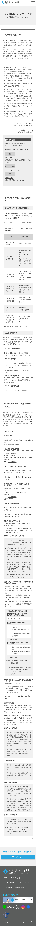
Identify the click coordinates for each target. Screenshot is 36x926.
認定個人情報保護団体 (12, 503)
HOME (6, 878)
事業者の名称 (9, 431)
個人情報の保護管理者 (12, 449)
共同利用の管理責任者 (12, 386)
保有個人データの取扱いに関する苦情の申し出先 (18, 478)
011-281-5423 (9, 178)
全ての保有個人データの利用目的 (15, 466)
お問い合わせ (19, 857)
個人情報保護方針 (20, 887)
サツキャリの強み (9, 883)
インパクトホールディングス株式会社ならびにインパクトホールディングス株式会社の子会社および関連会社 (18, 365)
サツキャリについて (23, 883)
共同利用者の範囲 (10, 359)
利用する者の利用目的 (12, 376)
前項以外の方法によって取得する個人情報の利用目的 (18, 229)
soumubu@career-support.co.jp (15, 170)
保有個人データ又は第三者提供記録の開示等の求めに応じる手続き (18, 515)
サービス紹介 (15, 878)
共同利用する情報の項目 (13, 348)
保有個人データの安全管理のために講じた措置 (18, 697)
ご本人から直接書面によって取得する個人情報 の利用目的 (18, 215)
